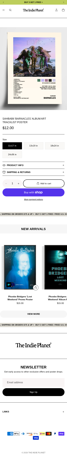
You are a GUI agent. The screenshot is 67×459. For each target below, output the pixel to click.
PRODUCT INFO (15, 165)
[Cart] (63, 10)
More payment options (33, 199)
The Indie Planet (36, 453)
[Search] (10, 10)
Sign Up (33, 392)
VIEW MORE (33, 314)
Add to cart (45, 183)
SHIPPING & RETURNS (18, 172)
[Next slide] (61, 272)
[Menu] (3, 10)
